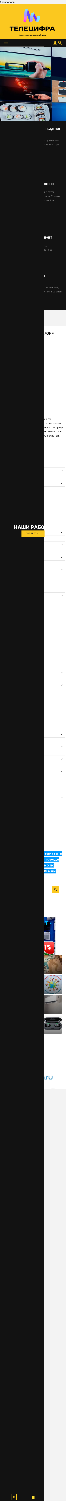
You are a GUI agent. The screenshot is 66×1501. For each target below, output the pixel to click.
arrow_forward (13, 1497)
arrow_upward (58, 1493)
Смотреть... (33, 533)
